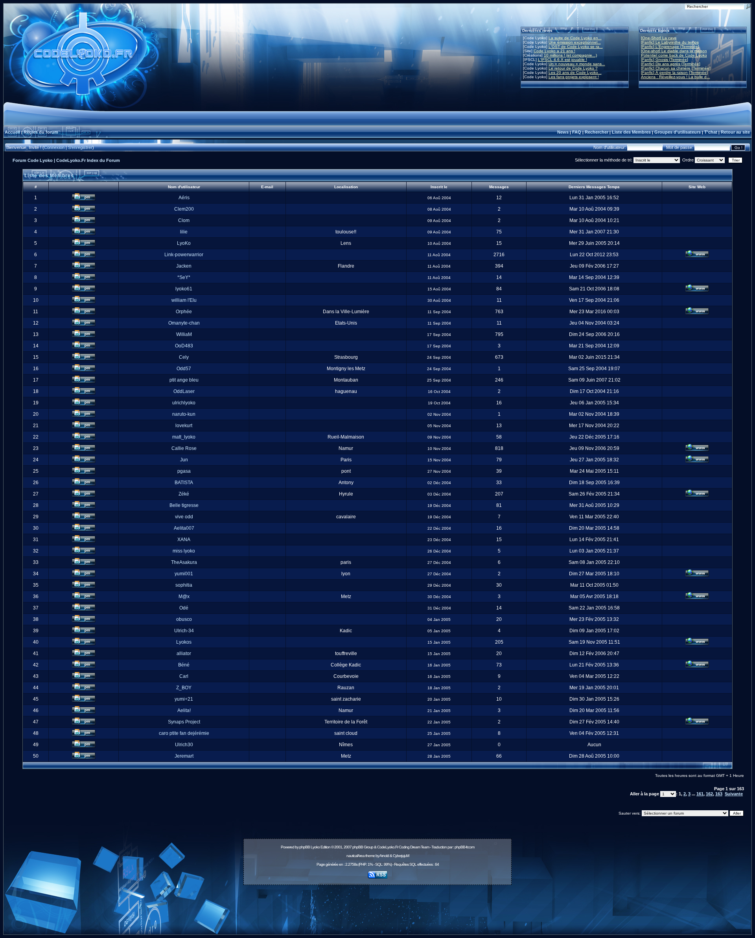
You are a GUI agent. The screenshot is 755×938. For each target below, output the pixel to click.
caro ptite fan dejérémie (184, 733)
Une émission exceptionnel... (575, 42)
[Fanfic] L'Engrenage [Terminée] (670, 46)
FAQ (576, 132)
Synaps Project (184, 722)
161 (699, 793)
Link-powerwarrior (183, 254)
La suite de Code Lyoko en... (575, 38)
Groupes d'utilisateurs (677, 132)
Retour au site (735, 132)
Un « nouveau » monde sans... (577, 64)
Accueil (12, 132)
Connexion (54, 147)
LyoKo (184, 243)
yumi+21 (184, 699)
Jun (184, 460)
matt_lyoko (183, 437)
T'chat (710, 132)
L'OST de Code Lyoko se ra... (576, 46)
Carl (183, 676)
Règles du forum (41, 132)
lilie (184, 232)
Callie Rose (184, 448)
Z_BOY (184, 687)
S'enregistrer (80, 147)
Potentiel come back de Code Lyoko (674, 55)
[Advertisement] (377, 905)
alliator (184, 653)
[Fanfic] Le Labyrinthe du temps (670, 42)
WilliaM (184, 334)
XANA (183, 539)
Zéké (184, 494)
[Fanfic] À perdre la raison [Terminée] (674, 72)
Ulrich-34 (184, 630)
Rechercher (596, 132)
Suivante (734, 793)
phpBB (304, 847)
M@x (184, 596)
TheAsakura (184, 562)
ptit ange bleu (184, 380)
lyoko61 (183, 289)
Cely (184, 357)
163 (718, 793)
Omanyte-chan (184, 323)
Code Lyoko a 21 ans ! (554, 51)
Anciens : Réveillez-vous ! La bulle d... (675, 77)
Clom (184, 220)
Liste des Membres (631, 132)
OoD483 (184, 346)
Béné (184, 665)
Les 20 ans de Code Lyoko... (575, 72)
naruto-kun (183, 414)
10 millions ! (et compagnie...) (570, 55)
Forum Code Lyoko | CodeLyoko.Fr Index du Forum (66, 160)
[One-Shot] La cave (659, 38)
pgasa (184, 471)
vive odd (184, 516)
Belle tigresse (184, 505)
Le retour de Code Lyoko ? (573, 68)
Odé (183, 608)
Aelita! (184, 710)
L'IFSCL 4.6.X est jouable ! (562, 59)
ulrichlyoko (183, 403)
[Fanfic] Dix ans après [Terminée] (670, 64)
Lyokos (184, 642)
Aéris (184, 197)
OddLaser (184, 391)
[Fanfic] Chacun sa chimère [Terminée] (676, 68)
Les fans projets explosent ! (574, 77)
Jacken (184, 266)
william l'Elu (184, 300)
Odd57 (184, 368)
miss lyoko (184, 551)
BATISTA (184, 482)
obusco (184, 619)
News (563, 132)
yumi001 (184, 573)
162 (709, 793)
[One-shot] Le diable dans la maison (674, 51)
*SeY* (183, 277)
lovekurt (183, 425)
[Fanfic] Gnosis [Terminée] (664, 59)
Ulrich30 (184, 744)
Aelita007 (184, 528)
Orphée (184, 311)
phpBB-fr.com (464, 847)
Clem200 (184, 209)
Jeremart (184, 756)
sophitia (183, 585)
